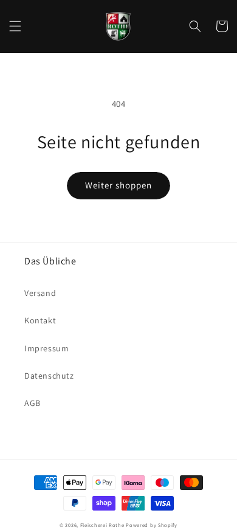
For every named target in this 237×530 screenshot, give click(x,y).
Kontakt (40, 320)
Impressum (46, 348)
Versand (40, 292)
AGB (32, 403)
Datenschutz (49, 375)
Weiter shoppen (118, 185)
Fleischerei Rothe (102, 524)
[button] (15, 26)
